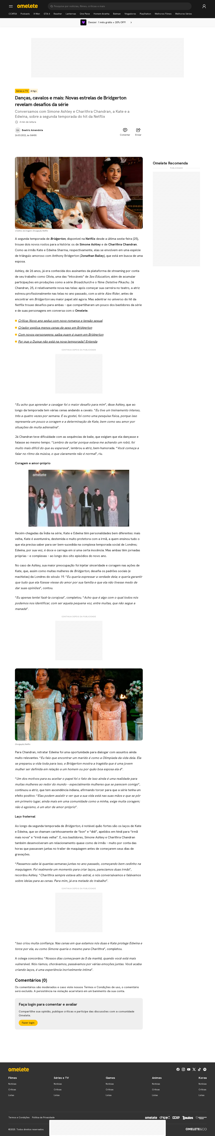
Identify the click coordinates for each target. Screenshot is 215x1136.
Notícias (12, 1083)
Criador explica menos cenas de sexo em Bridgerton (55, 328)
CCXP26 (13, 13)
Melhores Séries (183, 13)
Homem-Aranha (101, 13)
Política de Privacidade (43, 1117)
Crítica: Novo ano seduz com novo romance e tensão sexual (60, 321)
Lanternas (71, 13)
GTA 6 (47, 13)
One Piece (85, 13)
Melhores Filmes (163, 13)
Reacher (58, 13)
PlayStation (145, 13)
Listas (11, 1095)
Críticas (12, 1089)
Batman (117, 13)
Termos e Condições (19, 1117)
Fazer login (28, 1022)
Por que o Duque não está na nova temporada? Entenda (57, 341)
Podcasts (25, 13)
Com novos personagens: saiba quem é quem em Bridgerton (60, 334)
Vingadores (130, 13)
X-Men (37, 13)
